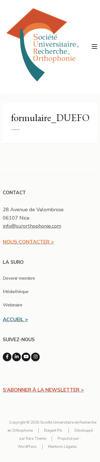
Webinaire (12, 305)
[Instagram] (35, 357)
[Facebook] (7, 357)
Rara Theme (36, 438)
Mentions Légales (62, 446)
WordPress (27, 446)
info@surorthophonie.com (32, 226)
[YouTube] (26, 357)
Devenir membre (19, 278)
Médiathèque (16, 292)
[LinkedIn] (16, 357)
